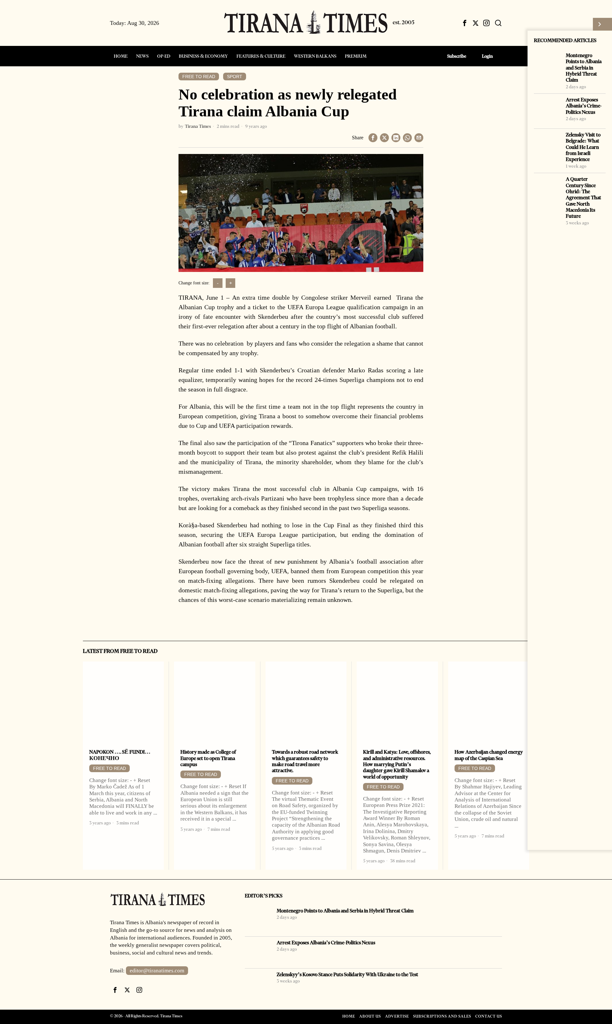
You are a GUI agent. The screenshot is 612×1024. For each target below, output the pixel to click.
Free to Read (198, 76)
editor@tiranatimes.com (157, 971)
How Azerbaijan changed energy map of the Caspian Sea (489, 755)
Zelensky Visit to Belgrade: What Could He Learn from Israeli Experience (583, 147)
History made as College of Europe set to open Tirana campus (208, 758)
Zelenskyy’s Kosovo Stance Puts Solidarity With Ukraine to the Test (347, 974)
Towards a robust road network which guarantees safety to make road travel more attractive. (305, 761)
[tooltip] (464, 23)
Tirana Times (198, 126)
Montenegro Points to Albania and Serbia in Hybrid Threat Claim (583, 67)
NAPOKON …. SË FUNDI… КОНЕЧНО (119, 755)
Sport (234, 76)
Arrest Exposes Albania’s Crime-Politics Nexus (584, 106)
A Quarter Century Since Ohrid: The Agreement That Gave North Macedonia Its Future (583, 197)
